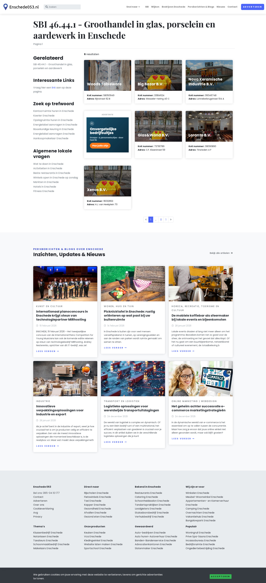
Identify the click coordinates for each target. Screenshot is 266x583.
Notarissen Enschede (46, 536)
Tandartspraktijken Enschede (153, 505)
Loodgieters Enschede (148, 508)
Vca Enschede (92, 536)
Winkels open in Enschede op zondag (55, 177)
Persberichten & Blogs (201, 6)
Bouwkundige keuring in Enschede (53, 129)
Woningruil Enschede (198, 532)
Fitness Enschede (43, 191)
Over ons (38, 505)
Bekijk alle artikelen (220, 253)
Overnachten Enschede (200, 512)
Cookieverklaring (43, 508)
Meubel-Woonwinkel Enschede (204, 497)
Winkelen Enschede (197, 493)
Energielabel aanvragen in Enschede (55, 124)
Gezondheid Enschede (97, 508)
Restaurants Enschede (148, 493)
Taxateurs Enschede (45, 540)
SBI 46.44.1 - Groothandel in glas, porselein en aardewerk (53, 66)
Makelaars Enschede (45, 548)
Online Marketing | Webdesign (194, 401)
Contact (232, 6)
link (54, 87)
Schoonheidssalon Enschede (152, 501)
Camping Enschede (197, 508)
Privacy (37, 516)
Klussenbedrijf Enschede (47, 532)
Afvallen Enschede (95, 512)
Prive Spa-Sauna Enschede (202, 536)
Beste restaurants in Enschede (51, 173)
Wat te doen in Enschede (48, 164)
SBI (147, 6)
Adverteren (252, 7)
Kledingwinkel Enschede (98, 540)
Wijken (155, 6)
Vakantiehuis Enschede (200, 516)
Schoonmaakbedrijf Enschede (51, 544)
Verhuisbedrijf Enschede (149, 516)
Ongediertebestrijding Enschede (205, 548)
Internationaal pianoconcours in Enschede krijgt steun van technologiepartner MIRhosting (62, 315)
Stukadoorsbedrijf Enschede (152, 512)
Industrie (43, 401)
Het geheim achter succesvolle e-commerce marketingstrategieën (199, 408)
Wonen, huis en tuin (119, 306)
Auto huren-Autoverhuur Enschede (156, 536)
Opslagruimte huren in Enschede (53, 120)
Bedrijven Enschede (173, 6)
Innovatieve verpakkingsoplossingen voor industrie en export (60, 410)
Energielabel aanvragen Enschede (54, 134)
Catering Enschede (146, 497)
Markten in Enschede (46, 182)
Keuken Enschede (94, 532)
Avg (35, 512)
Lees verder (46, 351)
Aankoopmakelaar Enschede (50, 138)
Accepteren (220, 576)
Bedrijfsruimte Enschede (200, 544)
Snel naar (132, 6)
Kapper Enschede (95, 505)
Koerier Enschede (43, 115)
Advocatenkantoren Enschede (153, 544)
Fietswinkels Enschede (97, 497)
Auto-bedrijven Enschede (150, 532)
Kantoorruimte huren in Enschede (53, 111)
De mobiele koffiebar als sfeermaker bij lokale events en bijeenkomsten (200, 317)
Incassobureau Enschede (201, 540)
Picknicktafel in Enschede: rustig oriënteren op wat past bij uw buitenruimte (129, 315)
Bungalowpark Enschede (201, 520)
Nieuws (221, 6)
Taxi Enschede (92, 501)
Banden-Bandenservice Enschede (155, 540)
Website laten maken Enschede (103, 544)
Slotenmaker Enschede (149, 548)
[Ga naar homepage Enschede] (20, 6)
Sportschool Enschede (97, 548)
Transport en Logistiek (122, 401)
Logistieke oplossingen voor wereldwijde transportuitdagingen (131, 408)
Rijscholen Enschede (96, 493)
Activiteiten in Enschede (47, 168)
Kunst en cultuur (49, 306)
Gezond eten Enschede (98, 516)
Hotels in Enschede (44, 186)
